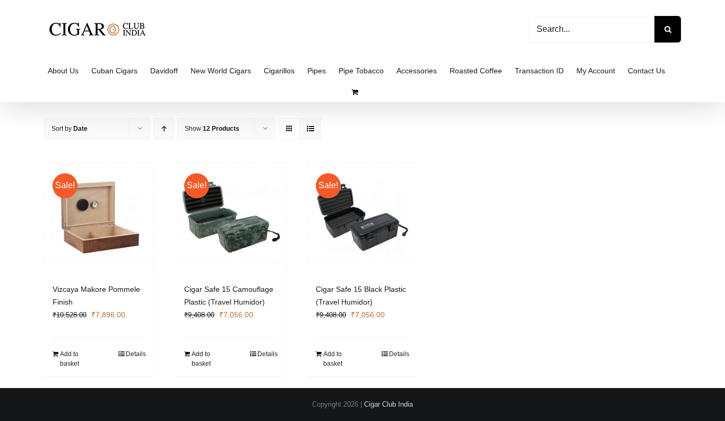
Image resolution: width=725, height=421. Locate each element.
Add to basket (69, 358)
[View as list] (310, 129)
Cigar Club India (388, 404)
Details (136, 354)
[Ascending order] (163, 129)
